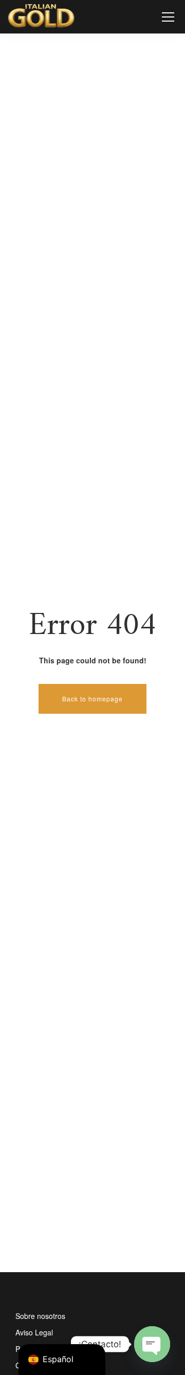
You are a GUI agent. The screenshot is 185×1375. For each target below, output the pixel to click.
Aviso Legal (34, 1332)
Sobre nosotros (40, 1316)
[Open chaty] (152, 1344)
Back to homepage (92, 698)
